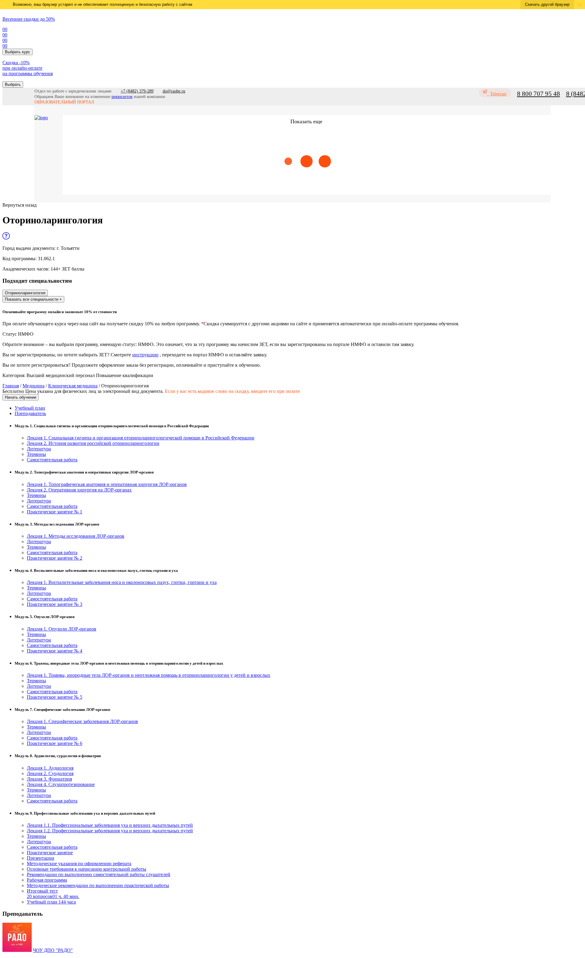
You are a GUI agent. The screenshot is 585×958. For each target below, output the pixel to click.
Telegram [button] (498, 94)
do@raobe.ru (174, 91)
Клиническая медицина (73, 385)
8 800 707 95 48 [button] (538, 93)
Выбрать (13, 84)
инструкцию (145, 354)
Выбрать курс (17, 52)
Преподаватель (30, 413)
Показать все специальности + (33, 299)
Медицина (33, 385)
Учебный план (30, 408)
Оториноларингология (25, 293)
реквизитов (122, 96)
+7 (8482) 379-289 (137, 91)
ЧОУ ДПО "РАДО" (53, 950)
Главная (10, 385)
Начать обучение (20, 397)
